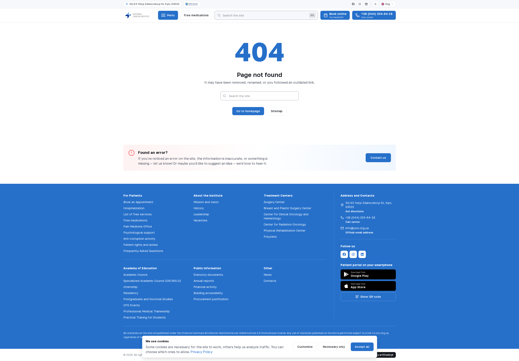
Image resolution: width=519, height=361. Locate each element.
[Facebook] (353, 4)
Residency (130, 293)
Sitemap (276, 111)
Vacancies (200, 220)
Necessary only (334, 346)
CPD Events (131, 305)
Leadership (201, 214)
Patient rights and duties (140, 244)
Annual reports (204, 280)
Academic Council (135, 274)
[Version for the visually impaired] (375, 4)
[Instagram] (360, 4)
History (199, 208)
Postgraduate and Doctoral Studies (148, 299)
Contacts (270, 280)
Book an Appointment (138, 202)
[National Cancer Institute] (139, 15)
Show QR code (370, 296)
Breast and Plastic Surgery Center (287, 208)
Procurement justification (211, 299)
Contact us (378, 157)
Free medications (196, 15)
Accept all (362, 346)
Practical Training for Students (144, 317)
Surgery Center (274, 202)
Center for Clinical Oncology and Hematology (286, 216)
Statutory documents (208, 274)
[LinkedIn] (366, 4)
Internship (130, 287)
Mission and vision (206, 202)
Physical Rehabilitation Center (284, 230)
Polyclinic (270, 236)
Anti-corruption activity (139, 238)
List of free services (137, 214)
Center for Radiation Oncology (285, 224)
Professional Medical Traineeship (146, 311)
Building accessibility (208, 293)
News (268, 274)
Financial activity (205, 287)
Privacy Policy (201, 352)
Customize (305, 346)
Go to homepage (248, 111)
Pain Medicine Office (137, 226)
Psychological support (139, 232)
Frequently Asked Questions (143, 251)
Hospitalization (133, 208)
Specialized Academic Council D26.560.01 (152, 280)
